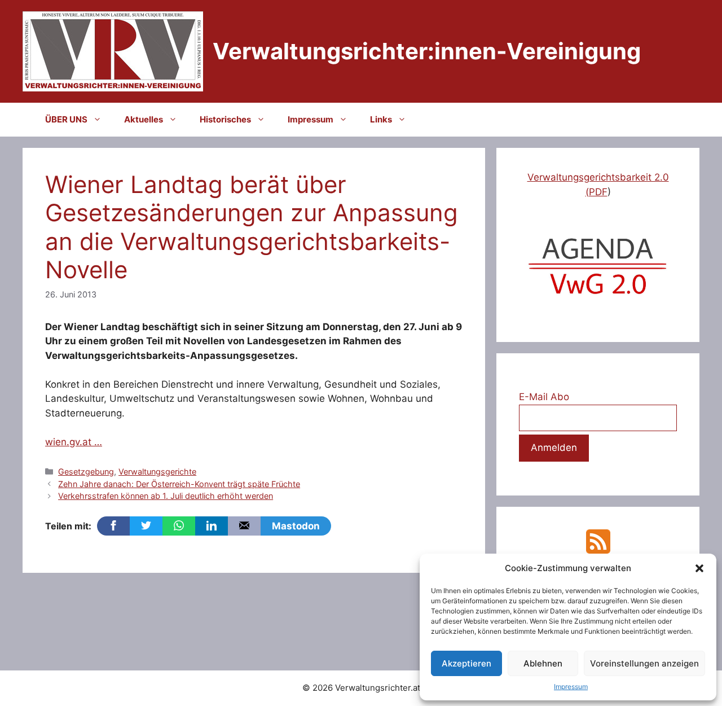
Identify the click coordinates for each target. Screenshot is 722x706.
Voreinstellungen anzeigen (644, 663)
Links (381, 119)
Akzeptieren (466, 663)
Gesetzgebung (86, 471)
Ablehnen (542, 663)
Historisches (225, 119)
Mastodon (296, 526)
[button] (699, 568)
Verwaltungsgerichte (157, 471)
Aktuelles (143, 119)
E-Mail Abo (544, 396)
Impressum (571, 686)
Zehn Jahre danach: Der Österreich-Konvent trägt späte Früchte (179, 484)
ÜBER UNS (66, 119)
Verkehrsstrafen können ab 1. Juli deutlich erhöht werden (165, 496)
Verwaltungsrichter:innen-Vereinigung (427, 51)
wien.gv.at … (73, 442)
